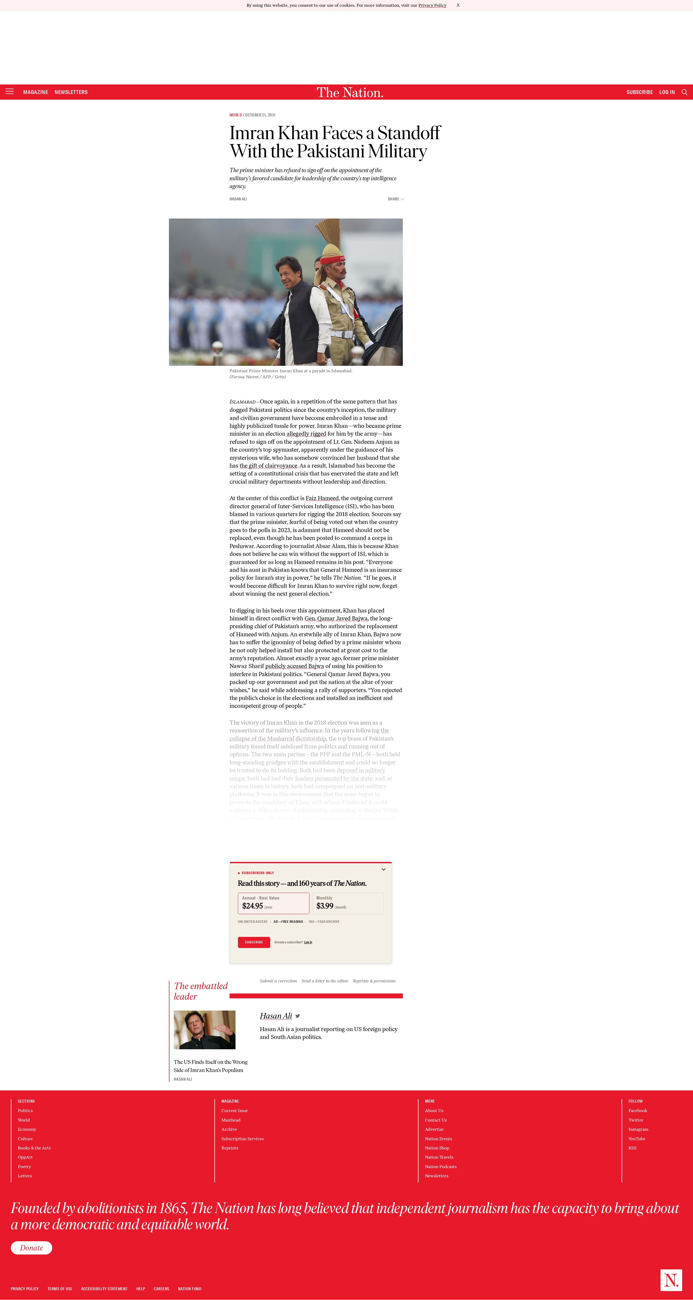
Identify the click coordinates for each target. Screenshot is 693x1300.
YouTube (637, 1138)
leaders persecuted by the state (333, 778)
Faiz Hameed (322, 498)
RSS (632, 1148)
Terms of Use (60, 1289)
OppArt (25, 1157)
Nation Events (438, 1138)
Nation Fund (189, 1289)
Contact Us (436, 1120)
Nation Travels (439, 1157)
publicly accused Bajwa (294, 666)
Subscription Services (242, 1138)
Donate (31, 1247)
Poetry (24, 1166)
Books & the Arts (34, 1148)
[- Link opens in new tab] (297, 1016)
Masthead (230, 1120)
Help (140, 1289)
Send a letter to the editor (325, 980)
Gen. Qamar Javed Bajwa (336, 618)
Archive (229, 1129)
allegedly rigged (306, 433)
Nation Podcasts (441, 1166)
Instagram (638, 1129)
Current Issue (234, 1110)
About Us (434, 1110)
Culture (25, 1138)
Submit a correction (278, 980)
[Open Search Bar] (685, 92)
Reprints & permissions (374, 980)
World (236, 115)
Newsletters (71, 92)
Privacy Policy (432, 5)
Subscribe (640, 92)
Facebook (638, 1110)
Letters (25, 1175)
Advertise (434, 1129)
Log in (308, 942)
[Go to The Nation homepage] (350, 92)
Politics (25, 1110)
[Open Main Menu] (9, 92)
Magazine (35, 92)
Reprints (229, 1148)
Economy (27, 1129)
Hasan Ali (238, 199)
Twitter (636, 1120)
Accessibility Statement (104, 1289)
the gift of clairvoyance (268, 465)
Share (393, 199)
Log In (667, 92)
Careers (161, 1289)
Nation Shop (437, 1148)
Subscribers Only (258, 873)
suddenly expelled (270, 826)
